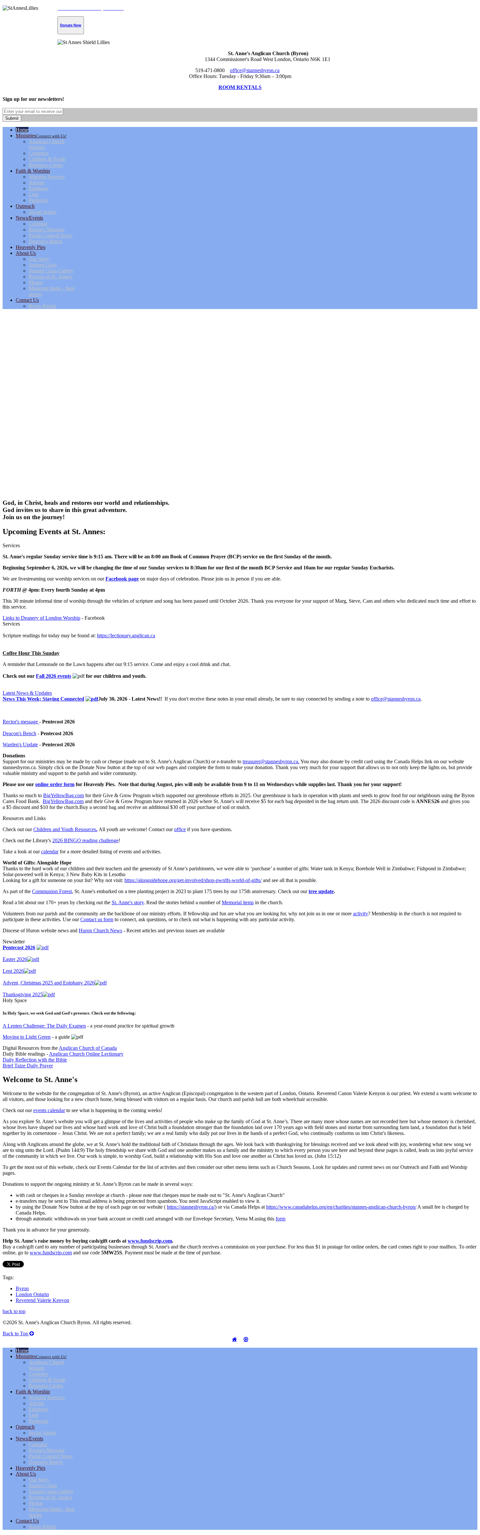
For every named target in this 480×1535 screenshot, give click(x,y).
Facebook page (122, 578)
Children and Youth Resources (65, 829)
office (180, 829)
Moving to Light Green (27, 1037)
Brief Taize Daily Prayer (28, 1065)
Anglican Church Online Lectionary (86, 1054)
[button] (240, 478)
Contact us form (96, 919)
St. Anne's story (128, 902)
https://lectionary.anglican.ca (126, 635)
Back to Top (16, 1333)
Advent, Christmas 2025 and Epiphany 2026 (49, 982)
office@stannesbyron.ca (255, 70)
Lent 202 (12, 971)
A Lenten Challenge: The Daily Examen (44, 1026)
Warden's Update (20, 744)
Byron (22, 1288)
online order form (54, 784)
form (280, 1218)
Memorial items (238, 902)
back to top (14, 1311)
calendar (49, 851)
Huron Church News (100, 930)
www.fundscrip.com (150, 1241)
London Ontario (32, 1294)
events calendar (49, 1110)
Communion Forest (52, 891)
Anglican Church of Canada (88, 1048)
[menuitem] (22, 129)
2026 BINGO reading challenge (85, 840)
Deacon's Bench (19, 733)
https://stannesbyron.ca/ (191, 1207)
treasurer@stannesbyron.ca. (271, 761)
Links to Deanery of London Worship (41, 618)
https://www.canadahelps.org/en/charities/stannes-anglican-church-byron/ (341, 1207)
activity (360, 913)
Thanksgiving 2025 (23, 994)
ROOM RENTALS (240, 87)
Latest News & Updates (27, 693)
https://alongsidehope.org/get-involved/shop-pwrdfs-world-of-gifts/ (193, 880)
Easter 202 (13, 959)
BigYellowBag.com (63, 795)
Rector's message (21, 721)
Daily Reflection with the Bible (35, 1059)
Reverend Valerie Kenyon (42, 1300)
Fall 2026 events (53, 676)
